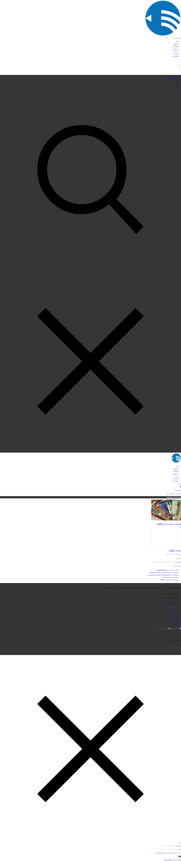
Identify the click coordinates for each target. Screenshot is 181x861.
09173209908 (174, 76)
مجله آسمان (175, 46)
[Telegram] (177, 69)
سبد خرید (176, 623)
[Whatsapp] (177, 62)
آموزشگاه (176, 44)
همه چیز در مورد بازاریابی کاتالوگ (169, 524)
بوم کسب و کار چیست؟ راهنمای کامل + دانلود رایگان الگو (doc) (164, 572)
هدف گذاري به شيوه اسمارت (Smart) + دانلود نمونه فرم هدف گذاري (163, 574)
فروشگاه (176, 625)
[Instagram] (177, 59)
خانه (177, 41)
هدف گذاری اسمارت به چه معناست (170, 577)
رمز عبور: (178, 849)
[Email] (177, 64)
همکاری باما (175, 56)
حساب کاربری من (174, 618)
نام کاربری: (178, 846)
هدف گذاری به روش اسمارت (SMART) (169, 579)
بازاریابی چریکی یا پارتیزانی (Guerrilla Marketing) (167, 570)
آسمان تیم (171, 640)
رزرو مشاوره (175, 48)
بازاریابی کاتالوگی (175, 550)
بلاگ (177, 82)
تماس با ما (176, 53)
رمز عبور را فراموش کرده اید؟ (162, 852)
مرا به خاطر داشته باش (174, 852)
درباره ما (176, 51)
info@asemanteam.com (171, 78)
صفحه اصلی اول (174, 611)
